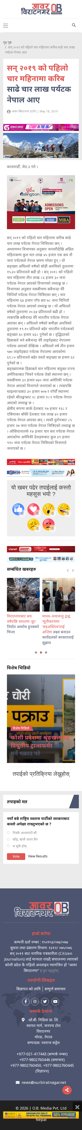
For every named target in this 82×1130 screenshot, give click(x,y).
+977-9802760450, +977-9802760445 (42, 1065)
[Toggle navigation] (5, 25)
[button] (35, 652)
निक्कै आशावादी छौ (25, 832)
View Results (38, 856)
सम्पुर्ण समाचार (55, 988)
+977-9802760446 (34, 1059)
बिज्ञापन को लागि (28, 988)
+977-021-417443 (31, 1053)
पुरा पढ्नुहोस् (50, 970)
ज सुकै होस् (20, 846)
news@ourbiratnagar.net (43, 1082)
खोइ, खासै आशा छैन (25, 839)
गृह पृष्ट (7, 42)
